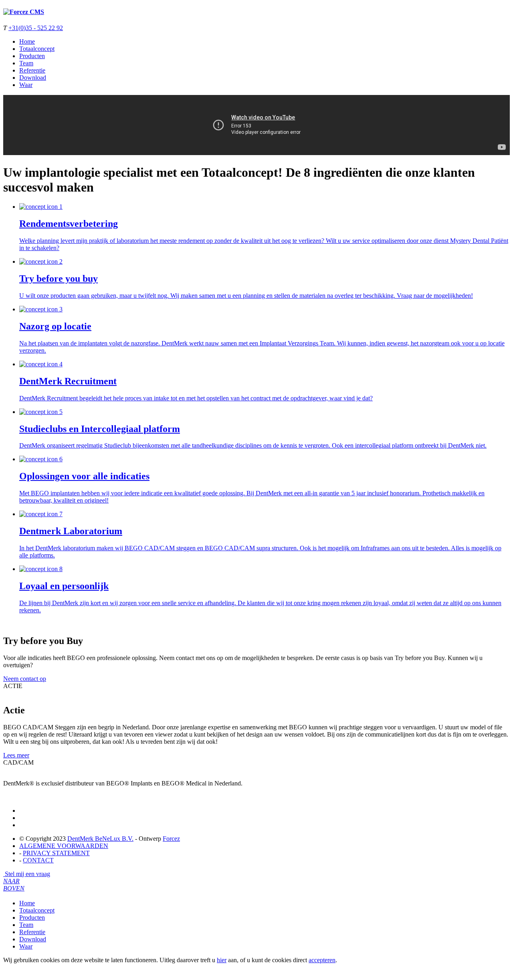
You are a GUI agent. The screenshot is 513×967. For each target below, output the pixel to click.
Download (32, 77)
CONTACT (38, 860)
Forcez (171, 838)
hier (221, 960)
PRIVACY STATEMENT (56, 853)
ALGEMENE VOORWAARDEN (63, 845)
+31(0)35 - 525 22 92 (35, 27)
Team (26, 63)
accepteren (322, 960)
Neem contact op (24, 678)
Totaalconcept (37, 48)
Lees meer (16, 755)
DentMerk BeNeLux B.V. (100, 838)
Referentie (32, 70)
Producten (32, 55)
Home (27, 41)
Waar (25, 84)
